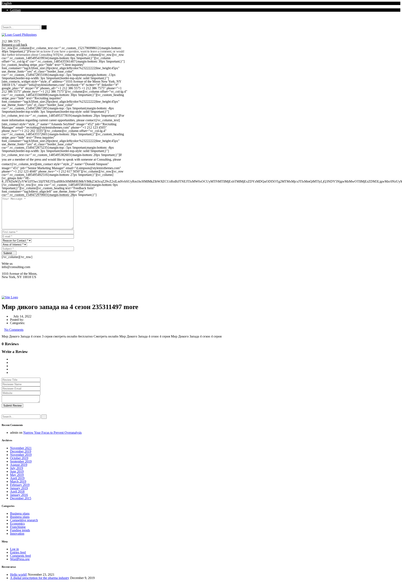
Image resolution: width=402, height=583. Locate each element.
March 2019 (18, 481)
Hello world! (18, 574)
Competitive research (24, 520)
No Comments (13, 329)
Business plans (20, 513)
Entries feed (18, 552)
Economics (17, 523)
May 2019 (17, 475)
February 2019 (20, 485)
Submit (8, 253)
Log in (14, 549)
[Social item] (3, 20)
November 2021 (21, 448)
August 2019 (18, 465)
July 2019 (16, 468)
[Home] (10, 297)
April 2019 (17, 478)
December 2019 (20, 451)
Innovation (17, 533)
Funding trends (20, 530)
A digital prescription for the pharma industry (39, 578)
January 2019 (19, 488)
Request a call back (14, 44)
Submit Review (12, 405)
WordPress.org (20, 559)
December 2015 (20, 498)
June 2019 (17, 471)
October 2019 (19, 458)
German (15, 10)
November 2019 (21, 454)
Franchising (18, 527)
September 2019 (21, 461)
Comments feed (20, 555)
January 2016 (19, 495)
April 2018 (17, 491)
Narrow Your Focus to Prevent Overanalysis (52, 432)
